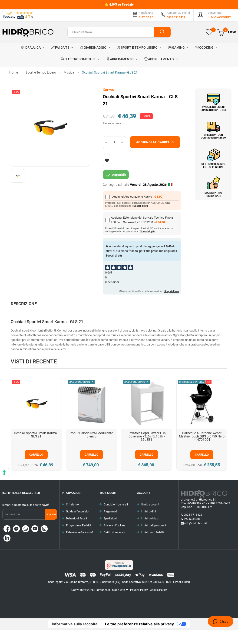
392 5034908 (192, 519)
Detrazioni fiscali (76, 518)
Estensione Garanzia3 (79, 532)
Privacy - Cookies (114, 525)
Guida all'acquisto (77, 511)
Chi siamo (72, 504)
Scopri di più (140, 205)
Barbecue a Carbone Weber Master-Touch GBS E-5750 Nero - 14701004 (202, 436)
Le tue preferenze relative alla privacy (139, 624)
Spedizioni (110, 518)
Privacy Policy (139, 590)
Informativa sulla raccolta (74, 624)
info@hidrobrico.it (195, 523)
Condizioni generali (116, 504)
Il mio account (150, 504)
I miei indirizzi (150, 518)
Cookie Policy (158, 590)
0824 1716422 (193, 514)
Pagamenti (111, 511)
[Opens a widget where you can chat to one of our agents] (220, 622)
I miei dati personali (153, 525)
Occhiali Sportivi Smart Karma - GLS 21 (36, 434)
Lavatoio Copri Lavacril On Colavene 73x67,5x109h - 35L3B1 (147, 436)
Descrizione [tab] (24, 303)
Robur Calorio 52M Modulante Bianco (91, 434)
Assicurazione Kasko (138, 196)
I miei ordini (148, 511)
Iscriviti (51, 514)
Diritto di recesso (114, 532)
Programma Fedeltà (78, 525)
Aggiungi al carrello (155, 142)
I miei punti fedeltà (153, 532)
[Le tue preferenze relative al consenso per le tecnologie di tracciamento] (4, 472)
